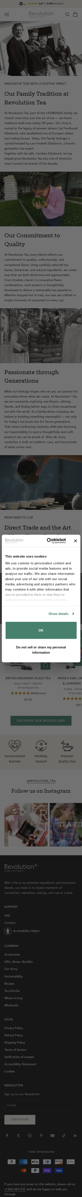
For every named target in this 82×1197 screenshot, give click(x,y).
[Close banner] (75, 540)
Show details (58, 614)
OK (41, 630)
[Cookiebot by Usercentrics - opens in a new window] (49, 541)
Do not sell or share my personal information (41, 649)
